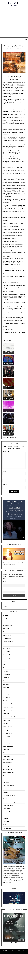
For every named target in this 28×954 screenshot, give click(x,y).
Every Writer (14, 3)
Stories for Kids (6, 808)
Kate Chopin (6, 730)
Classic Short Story (7, 654)
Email (5, 478)
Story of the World (7, 811)
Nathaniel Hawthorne (8, 746)
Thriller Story (6, 821)
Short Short (5, 792)
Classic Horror (6, 651)
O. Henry (5, 752)
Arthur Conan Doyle (8, 625)
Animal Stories (6, 618)
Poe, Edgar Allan (7, 756)
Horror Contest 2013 (8, 703)
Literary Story (6, 736)
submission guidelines (10, 564)
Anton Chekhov (6, 622)
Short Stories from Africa (9, 795)
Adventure (5, 615)
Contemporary (6, 658)
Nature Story (6, 749)
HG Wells (5, 700)
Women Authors (7, 828)
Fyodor (4, 690)
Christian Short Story (8, 641)
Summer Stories (6, 815)
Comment (6, 451)
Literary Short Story (8, 733)
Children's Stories (7, 638)
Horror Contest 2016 (12, 437)
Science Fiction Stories (8, 785)
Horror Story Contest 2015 (9, 717)
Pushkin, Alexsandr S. (8, 762)
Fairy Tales (5, 667)
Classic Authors (6, 648)
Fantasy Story (6, 674)
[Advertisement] (14, 23)
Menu (25, 39)
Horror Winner (6, 720)
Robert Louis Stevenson (8, 772)
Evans (4, 661)
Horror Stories (6, 713)
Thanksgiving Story (7, 818)
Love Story (5, 739)
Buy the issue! (14, 942)
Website (5, 484)
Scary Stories (6, 782)
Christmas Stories (7, 645)
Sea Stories (5, 788)
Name (5, 471)
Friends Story (6, 687)
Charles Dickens (7, 635)
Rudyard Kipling (7, 775)
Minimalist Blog (21, 950)
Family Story (6, 671)
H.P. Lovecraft (6, 697)
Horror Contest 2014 (8, 707)
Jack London (6, 723)
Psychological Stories (8, 759)
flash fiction (6, 684)
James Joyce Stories (7, 726)
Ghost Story (6, 694)
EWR (4, 664)
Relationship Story (7, 769)
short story (5, 798)
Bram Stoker (6, 628)
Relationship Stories (8, 766)
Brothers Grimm (7, 631)
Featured (5, 681)
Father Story (6, 677)
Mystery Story (6, 743)
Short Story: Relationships (9, 802)
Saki (4, 779)
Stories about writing (8, 805)
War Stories (6, 825)
